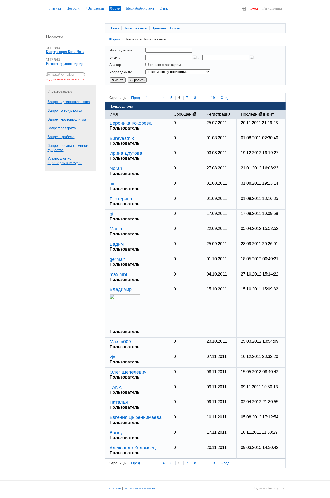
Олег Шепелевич (128, 372)
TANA (116, 387)
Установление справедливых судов (65, 160)
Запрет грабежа (61, 137)
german (117, 259)
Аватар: (115, 65)
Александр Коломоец (133, 447)
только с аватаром (165, 65)
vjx (112, 356)
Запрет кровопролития (67, 119)
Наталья (119, 402)
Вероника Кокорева (131, 123)
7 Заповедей (94, 8)
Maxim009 (120, 341)
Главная (55, 8)
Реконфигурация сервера (65, 64)
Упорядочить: (120, 72)
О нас (164, 8)
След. (225, 98)
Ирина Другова (126, 153)
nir (112, 183)
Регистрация (272, 8)
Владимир (121, 289)
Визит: (114, 57)
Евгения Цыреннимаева (136, 417)
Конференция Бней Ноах (65, 52)
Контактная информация (139, 488)
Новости (73, 8)
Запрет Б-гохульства (65, 110)
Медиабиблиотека (140, 8)
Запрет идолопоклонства (69, 102)
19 (213, 98)
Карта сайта (113, 488)
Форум (115, 8)
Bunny (116, 432)
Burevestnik (122, 138)
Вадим (117, 244)
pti (112, 214)
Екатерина (121, 198)
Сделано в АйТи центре (269, 488)
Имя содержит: (122, 50)
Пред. (136, 98)
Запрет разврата (62, 128)
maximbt (118, 274)
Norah (116, 168)
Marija (116, 228)
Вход (254, 8)
